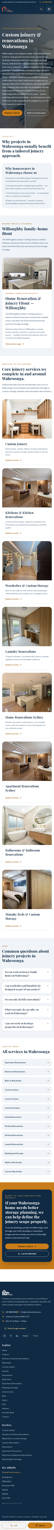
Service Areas (7, 1392)
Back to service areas (36, 113)
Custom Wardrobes (13, 1171)
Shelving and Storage (14, 1153)
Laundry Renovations (14, 1144)
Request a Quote (12, 113)
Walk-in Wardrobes (13, 1162)
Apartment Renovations (15, 1062)
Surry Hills (6, 1498)
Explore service (12, 460)
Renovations (7, 1375)
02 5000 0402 (47, 2)
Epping (5, 1489)
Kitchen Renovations (14, 1126)
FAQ (4, 1404)
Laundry (5, 1371)
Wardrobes (6, 1363)
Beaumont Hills (8, 1485)
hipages (25, 1336)
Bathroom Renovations (15, 1071)
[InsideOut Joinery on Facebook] (10, 1335)
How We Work (8, 1412)
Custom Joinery (11, 1090)
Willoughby (6, 1481)
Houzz (35, 1336)
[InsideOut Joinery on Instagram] (4, 1335)
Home (4, 1350)
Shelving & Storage (10, 1388)
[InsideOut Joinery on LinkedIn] (17, 1335)
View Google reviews (16, 1328)
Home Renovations (13, 1117)
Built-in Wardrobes (13, 1081)
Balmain (5, 1494)
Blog (4, 1396)
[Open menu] (49, 9)
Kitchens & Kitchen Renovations (15, 1358)
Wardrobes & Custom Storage (14, 1438)
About (4, 1400)
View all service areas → (12, 1472)
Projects (5, 1354)
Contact (5, 1417)
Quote (42, 1525)
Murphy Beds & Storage (12, 1459)
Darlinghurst (7, 1477)
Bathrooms (6, 1379)
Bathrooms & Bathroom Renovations (17, 1455)
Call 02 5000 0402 (28, 1254)
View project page (13, 344)
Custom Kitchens (12, 1108)
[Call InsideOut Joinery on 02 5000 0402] (41, 9)
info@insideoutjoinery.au (31, 1312)
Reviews (5, 1408)
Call (15, 1525)
